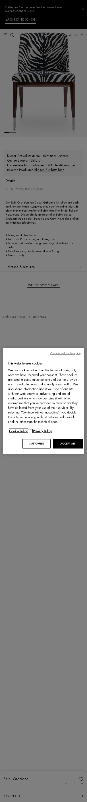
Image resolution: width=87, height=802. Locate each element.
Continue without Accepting (65, 353)
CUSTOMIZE (36, 443)
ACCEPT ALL (67, 443)
